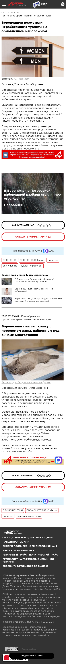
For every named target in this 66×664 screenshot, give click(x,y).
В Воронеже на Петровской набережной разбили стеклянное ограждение (32, 194)
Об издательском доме (18, 537)
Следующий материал (32, 656)
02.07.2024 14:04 (10, 12)
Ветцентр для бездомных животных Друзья (26, 382)
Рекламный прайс (14, 554)
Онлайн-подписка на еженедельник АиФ (30, 546)
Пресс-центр (44, 537)
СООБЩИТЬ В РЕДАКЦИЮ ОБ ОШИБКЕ (25, 566)
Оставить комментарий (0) (33, 236)
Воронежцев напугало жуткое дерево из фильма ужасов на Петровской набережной (38, 299)
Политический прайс (43, 554)
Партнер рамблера (29, 649)
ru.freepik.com (21, 78)
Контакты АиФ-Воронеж (18, 550)
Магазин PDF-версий (15, 541)
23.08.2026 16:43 (10, 316)
